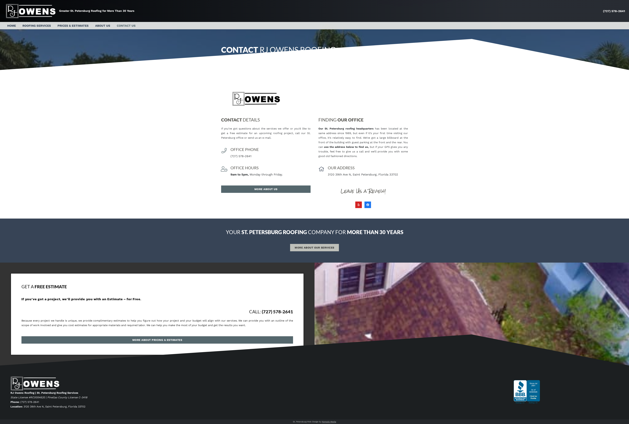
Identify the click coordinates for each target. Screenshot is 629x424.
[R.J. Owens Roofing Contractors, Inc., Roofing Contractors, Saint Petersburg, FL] (527, 402)
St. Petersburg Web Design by (314, 422)
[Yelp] (358, 205)
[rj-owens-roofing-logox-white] (31, 11)
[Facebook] (367, 205)
